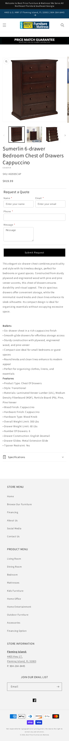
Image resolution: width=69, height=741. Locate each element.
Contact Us (13, 536)
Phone (8, 211)
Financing (12, 512)
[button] (4, 25)
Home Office (14, 598)
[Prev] (4, 135)
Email (39, 198)
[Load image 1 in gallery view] (17, 134)
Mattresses (13, 582)
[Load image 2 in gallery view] (34, 134)
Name (8, 198)
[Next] (65, 135)
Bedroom (12, 574)
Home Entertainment (19, 606)
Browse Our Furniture (19, 504)
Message (9, 224)
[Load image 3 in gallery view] (52, 134)
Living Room (14, 558)
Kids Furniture (15, 590)
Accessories (13, 622)
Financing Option (17, 630)
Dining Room (14, 566)
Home (10, 496)
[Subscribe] (58, 687)
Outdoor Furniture (17, 614)
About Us (12, 520)
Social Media (14, 528)
